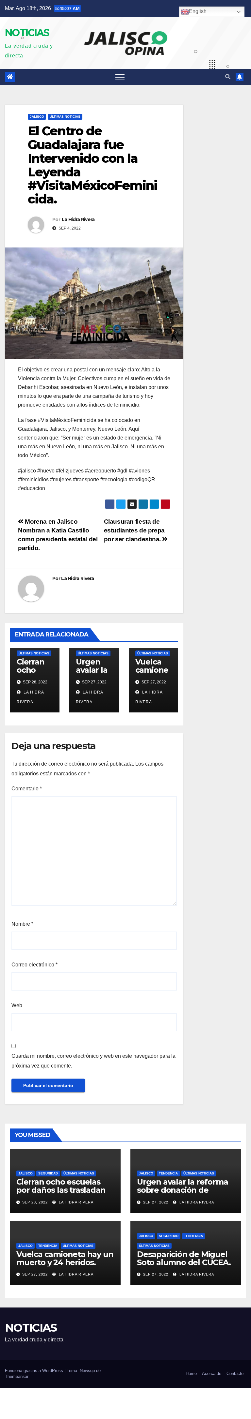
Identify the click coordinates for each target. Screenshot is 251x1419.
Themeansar (16, 1376)
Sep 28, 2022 (35, 1202)
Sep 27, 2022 (155, 1202)
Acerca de (211, 1373)
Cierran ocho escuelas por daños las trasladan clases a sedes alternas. (61, 1190)
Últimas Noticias (65, 116)
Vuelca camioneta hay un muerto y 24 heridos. (64, 1258)
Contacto (234, 1373)
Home (191, 1373)
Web (16, 1005)
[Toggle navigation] (120, 76)
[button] (227, 77)
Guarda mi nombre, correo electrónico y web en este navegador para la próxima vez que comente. (93, 1060)
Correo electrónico (34, 964)
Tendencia (168, 1173)
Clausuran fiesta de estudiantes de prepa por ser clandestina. (134, 530)
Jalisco (37, 116)
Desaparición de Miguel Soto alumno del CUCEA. (184, 1258)
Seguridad (48, 1173)
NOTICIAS (27, 33)
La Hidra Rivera (78, 219)
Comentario (26, 788)
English (198, 11)
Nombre (22, 924)
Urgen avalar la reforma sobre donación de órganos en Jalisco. (182, 1190)
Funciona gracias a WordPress (34, 1370)
